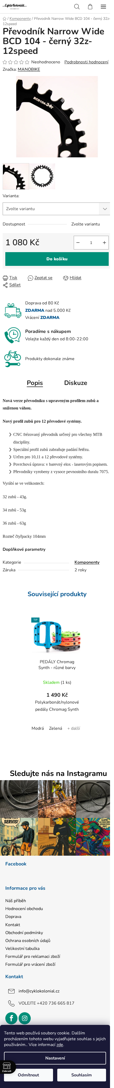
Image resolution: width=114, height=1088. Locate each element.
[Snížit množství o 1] (78, 242)
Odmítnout (28, 1075)
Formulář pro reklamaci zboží (32, 956)
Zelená (55, 728)
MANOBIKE (29, 69)
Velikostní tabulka (22, 949)
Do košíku (57, 259)
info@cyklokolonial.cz (39, 991)
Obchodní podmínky (24, 933)
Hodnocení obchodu (24, 909)
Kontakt (12, 925)
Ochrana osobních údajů (27, 941)
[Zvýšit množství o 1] (104, 242)
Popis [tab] (35, 383)
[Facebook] (11, 1018)
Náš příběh (15, 901)
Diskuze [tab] (75, 383)
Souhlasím (81, 1075)
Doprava (13, 917)
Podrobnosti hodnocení (86, 62)
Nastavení (55, 1058)
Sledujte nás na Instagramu (58, 774)
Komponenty (86, 562)
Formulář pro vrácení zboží (30, 964)
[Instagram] (25, 1018)
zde (59, 1045)
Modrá (38, 728)
